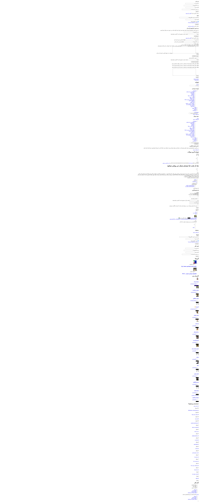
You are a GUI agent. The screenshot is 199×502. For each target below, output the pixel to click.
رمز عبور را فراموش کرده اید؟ (193, 22)
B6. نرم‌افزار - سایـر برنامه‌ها (195, 414)
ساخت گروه (194, 490)
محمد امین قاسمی (195, 397)
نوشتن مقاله (194, 108)
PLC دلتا (193, 93)
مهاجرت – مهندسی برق (190, 104)
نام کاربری (197, 3)
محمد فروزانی (196, 281)
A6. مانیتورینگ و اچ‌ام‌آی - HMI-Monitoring (193, 410)
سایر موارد (192, 106)
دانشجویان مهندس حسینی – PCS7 (189, 273)
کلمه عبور (197, 7)
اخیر (196, 213)
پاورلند (197, 84)
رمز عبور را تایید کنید (195, 9)
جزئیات (197, 53)
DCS (193, 96)
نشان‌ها (195, 109)
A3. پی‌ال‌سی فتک (196, 469)
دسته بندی (197, 45)
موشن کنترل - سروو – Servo (189, 99)
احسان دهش (196, 373)
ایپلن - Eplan (192, 102)
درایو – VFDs (192, 98)
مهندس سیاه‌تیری (196, 290)
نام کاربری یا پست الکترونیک (193, 17)
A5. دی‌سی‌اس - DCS (196, 461)
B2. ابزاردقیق (197, 448)
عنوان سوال (196, 43)
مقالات (195, 107)
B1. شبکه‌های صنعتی (196, 444)
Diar (198, 365)
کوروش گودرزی (196, 340)
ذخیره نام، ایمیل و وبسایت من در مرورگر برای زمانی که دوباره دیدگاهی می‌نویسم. (183, 205)
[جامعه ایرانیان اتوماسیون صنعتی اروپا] (195, 263)
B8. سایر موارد (197, 418)
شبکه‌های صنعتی (191, 100)
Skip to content (196, 79)
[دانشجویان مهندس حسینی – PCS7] (195, 270)
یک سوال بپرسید (196, 114)
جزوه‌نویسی (194, 110)
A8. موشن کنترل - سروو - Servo (195, 465)
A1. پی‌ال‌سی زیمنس (166, 163)
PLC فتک (192, 94)
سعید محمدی (196, 390)
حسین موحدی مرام (195, 348)
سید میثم (197, 323)
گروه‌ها (195, 489)
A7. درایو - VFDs (196, 431)
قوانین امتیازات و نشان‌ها (192, 492)
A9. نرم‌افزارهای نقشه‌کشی (195, 435)
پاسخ (193, 227)
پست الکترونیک (196, 5)
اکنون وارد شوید (188, 13)
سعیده (197, 357)
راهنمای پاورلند (194, 491)
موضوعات (195, 90)
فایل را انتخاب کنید (195, 194)
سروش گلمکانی (196, 382)
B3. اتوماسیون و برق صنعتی (195, 427)
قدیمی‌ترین (195, 212)
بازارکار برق (192, 105)
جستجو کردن (196, 112)
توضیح (197, 75)
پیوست (197, 54)
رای (196, 211)
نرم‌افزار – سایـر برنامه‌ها (190, 103)
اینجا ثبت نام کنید (191, 26)
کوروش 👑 (197, 306)
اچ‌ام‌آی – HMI (192, 97)
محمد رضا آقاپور (196, 298)
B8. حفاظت (197, 478)
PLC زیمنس (192, 92)
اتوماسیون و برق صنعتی (190, 91)
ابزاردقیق (192, 101)
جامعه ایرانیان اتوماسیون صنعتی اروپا (189, 266)
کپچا (198, 34)
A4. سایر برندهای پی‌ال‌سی (195, 452)
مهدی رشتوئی (196, 315)
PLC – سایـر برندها (191, 95)
